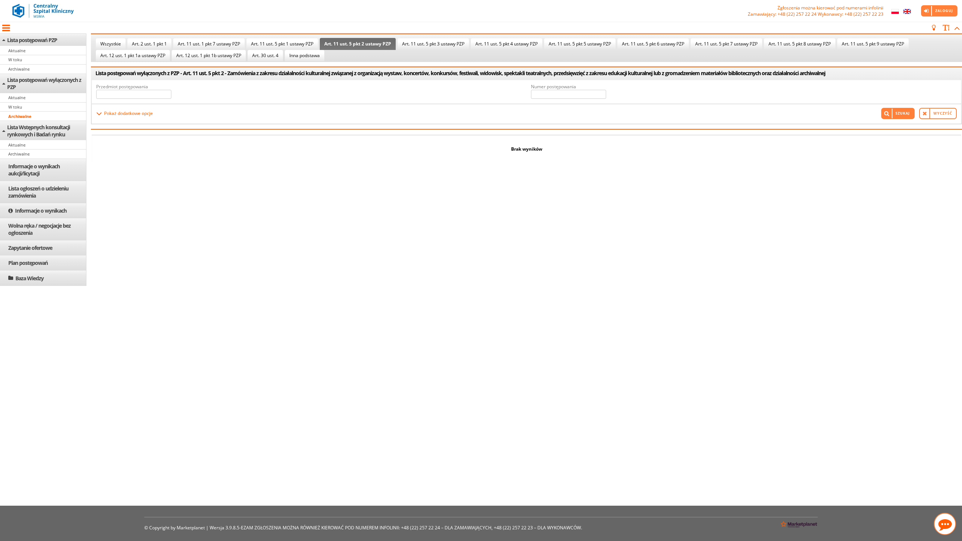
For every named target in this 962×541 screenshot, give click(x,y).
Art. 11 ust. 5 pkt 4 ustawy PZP (506, 44)
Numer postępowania (553, 86)
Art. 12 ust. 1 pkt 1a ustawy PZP (132, 55)
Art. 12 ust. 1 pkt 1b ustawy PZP (208, 55)
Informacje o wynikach (41, 210)
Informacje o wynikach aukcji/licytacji (34, 170)
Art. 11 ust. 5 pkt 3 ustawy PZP (433, 44)
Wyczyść (942, 113)
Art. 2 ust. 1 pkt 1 (149, 44)
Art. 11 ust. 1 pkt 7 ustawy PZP (209, 44)
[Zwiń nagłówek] (956, 27)
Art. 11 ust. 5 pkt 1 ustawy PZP (282, 44)
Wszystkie (110, 44)
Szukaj (902, 113)
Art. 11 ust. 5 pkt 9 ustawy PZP (873, 44)
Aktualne (17, 50)
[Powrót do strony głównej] (43, 10)
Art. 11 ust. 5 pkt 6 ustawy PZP (653, 44)
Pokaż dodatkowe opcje (128, 113)
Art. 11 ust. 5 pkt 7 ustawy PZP (726, 44)
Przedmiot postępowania (122, 86)
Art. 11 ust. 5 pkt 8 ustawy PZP (799, 44)
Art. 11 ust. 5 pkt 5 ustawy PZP (580, 44)
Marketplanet (191, 527)
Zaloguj (944, 10)
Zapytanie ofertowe (30, 247)
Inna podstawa (304, 55)
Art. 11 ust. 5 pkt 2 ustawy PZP (357, 44)
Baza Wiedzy (29, 278)
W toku (15, 59)
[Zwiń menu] (5, 27)
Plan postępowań (28, 262)
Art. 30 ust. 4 (265, 55)
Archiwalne (19, 69)
